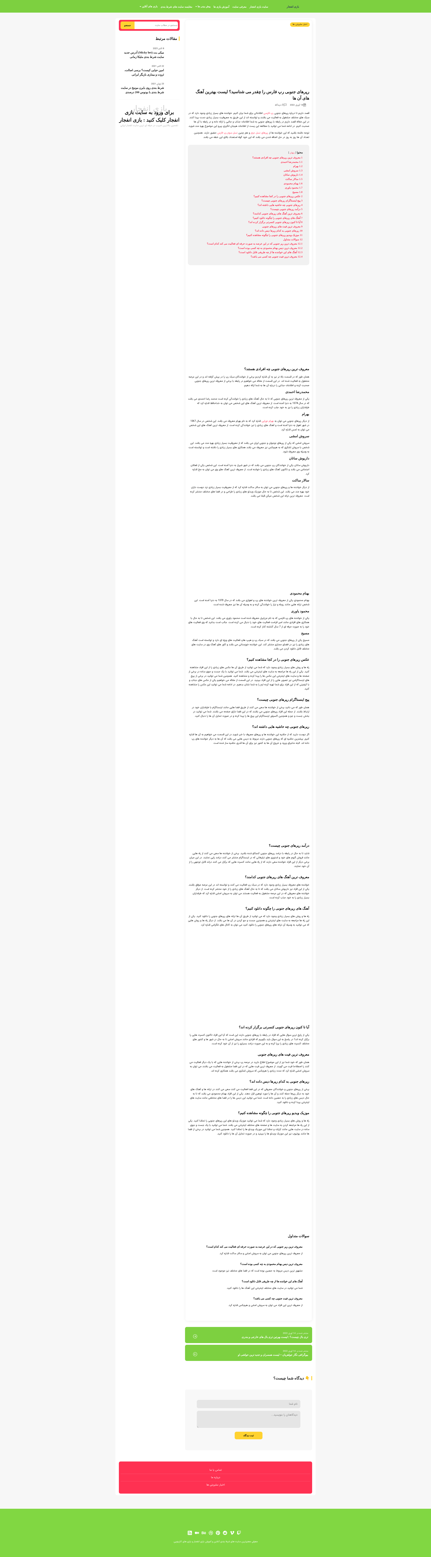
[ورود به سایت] (215, 766)
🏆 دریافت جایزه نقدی (215, 791)
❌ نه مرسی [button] (215, 800)
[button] (215, 778)
